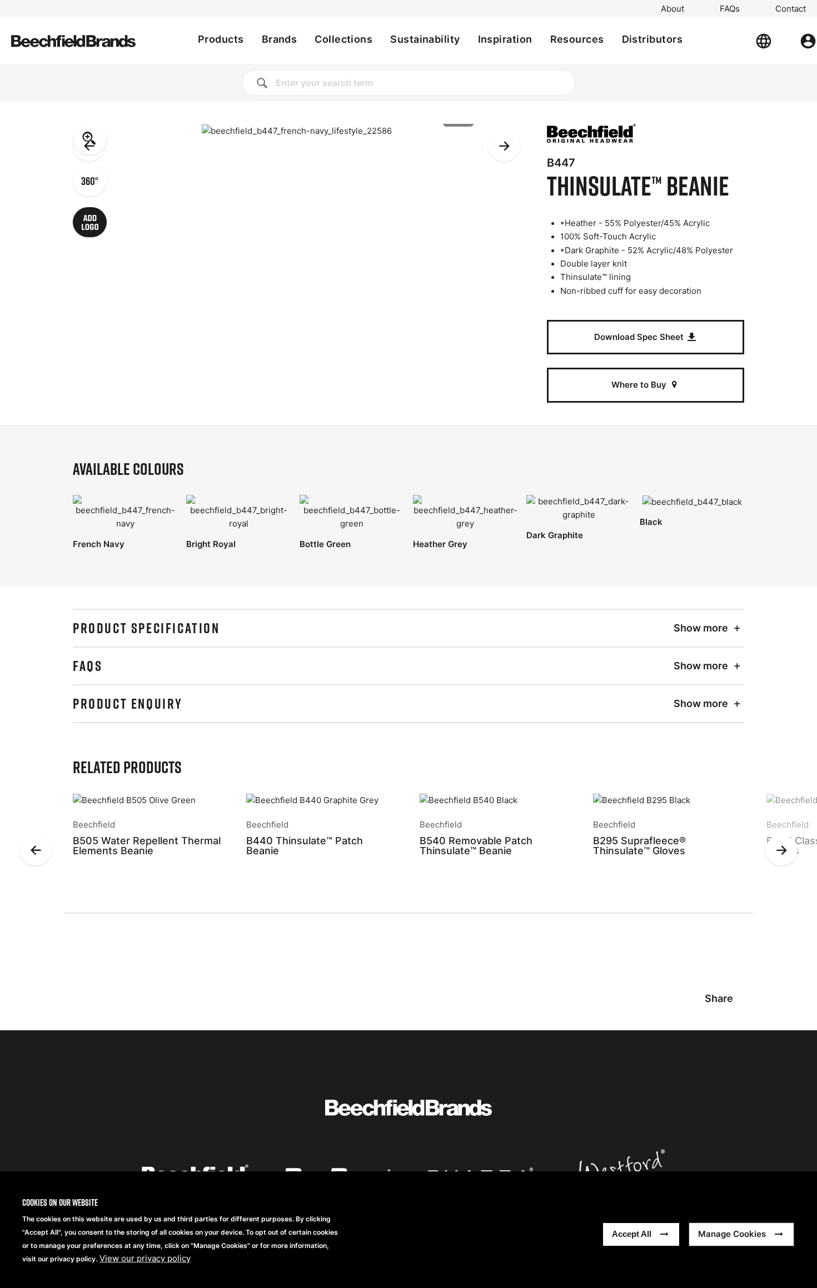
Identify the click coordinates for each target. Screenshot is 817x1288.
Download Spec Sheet (640, 337)
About (672, 9)
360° (89, 180)
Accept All (631, 1234)
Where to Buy (640, 384)
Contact (790, 9)
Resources (577, 39)
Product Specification (146, 628)
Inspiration (505, 39)
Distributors (652, 39)
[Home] (73, 41)
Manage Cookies (732, 1234)
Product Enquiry (128, 703)
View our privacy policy (145, 1259)
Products (221, 39)
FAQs (730, 9)
